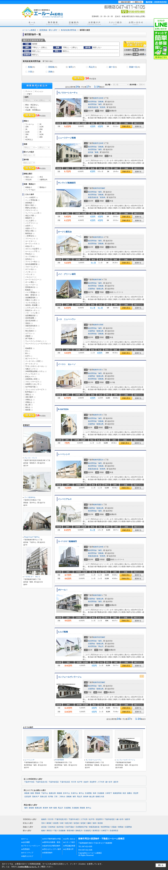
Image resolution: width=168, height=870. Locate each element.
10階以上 (30, 400)
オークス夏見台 (65, 232)
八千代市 (101, 782)
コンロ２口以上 (32, 303)
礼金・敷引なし (31, 107)
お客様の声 (69, 849)
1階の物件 (30, 397)
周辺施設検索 (70, 846)
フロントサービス (33, 382)
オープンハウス (32, 244)
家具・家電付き (32, 295)
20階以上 (30, 402)
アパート (28, 91)
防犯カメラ (30, 377)
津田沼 (49, 831)
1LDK (41, 127)
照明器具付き (31, 287)
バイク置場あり (32, 292)
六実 (31, 72)
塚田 (72, 67)
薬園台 (129, 793)
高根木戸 (35, 797)
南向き (29, 407)
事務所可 (29, 218)
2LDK (27, 132)
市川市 (73, 782)
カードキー (30, 241)
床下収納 (29, 338)
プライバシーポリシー (31, 846)
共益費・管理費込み (33, 110)
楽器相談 (29, 203)
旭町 (100, 279)
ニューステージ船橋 (67, 138)
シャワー (29, 328)
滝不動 (50, 797)
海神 (94, 793)
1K (40, 124)
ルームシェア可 (32, 251)
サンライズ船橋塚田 (67, 183)
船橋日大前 (100, 797)
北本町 (100, 98)
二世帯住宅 (30, 236)
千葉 (55, 831)
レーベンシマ (64, 454)
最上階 (29, 405)
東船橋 (26, 793)
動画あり (43, 187)
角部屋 (29, 410)
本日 (41, 177)
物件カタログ (28, 856)
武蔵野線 (91, 289)
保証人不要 (30, 216)
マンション (39, 91)
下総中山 (44, 793)
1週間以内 (43, 180)
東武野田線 (92, 102)
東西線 (120, 827)
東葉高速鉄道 (93, 107)
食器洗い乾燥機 (32, 305)
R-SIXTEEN (63, 409)
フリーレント (31, 239)
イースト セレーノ (67, 364)
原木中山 (66, 793)
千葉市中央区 (29, 782)
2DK (41, 129)
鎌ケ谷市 (108, 782)
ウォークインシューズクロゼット (37, 345)
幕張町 (49, 823)
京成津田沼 (114, 831)
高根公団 (43, 797)
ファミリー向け (32, 262)
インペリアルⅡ (65, 499)
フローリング (31, 267)
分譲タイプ (30, 228)
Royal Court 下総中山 (32, 537)
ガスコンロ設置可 (33, 249)
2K (26, 129)
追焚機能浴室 (31, 315)
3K (40, 132)
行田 (100, 370)
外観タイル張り (32, 300)
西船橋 (37, 793)
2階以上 (29, 394)
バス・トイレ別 (32, 313)
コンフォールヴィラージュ (70, 677)
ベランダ (29, 274)
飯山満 (91, 797)
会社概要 (26, 842)
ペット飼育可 (31, 197)
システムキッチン (33, 308)
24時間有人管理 (32, 379)
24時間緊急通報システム (35, 371)
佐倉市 (86, 782)
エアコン (29, 333)
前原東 (100, 823)
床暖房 (29, 336)
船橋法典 (100, 289)
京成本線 (51, 827)
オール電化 (30, 282)
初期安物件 (48, 853)
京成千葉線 (69, 827)
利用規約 (26, 849)
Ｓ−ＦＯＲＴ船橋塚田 (67, 541)
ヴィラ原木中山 (29, 497)
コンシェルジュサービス (35, 389)
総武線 (90, 152)
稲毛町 (83, 823)
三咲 (55, 797)
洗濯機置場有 (31, 298)
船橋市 (95, 98)
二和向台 (62, 797)
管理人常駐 (30, 231)
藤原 (100, 505)
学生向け (29, 254)
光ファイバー (31, 359)
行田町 (100, 325)
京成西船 (88, 793)
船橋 (31, 67)
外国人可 (29, 246)
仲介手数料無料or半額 (52, 839)
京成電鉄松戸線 (81, 827)
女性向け (29, 259)
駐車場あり (30, 392)
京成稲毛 (87, 831)
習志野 (135, 793)
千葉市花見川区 (42, 782)
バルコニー (30, 277)
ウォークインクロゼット (35, 341)
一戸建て (28, 94)
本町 (62, 823)
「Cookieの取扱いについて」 (27, 867)
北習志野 (27, 797)
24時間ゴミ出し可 (33, 384)
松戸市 (79, 782)
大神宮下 (108, 793)
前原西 (55, 823)
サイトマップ (28, 853)
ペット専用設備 (32, 200)
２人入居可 (30, 221)
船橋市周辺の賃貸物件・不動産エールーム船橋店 (101, 838)
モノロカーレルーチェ (68, 93)
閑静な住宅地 (31, 208)
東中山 (81, 793)
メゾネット (30, 272)
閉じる (160, 865)
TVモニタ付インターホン (36, 366)
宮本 (43, 823)
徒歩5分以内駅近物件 (52, 846)
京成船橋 (100, 793)
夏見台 (100, 237)
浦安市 (115, 782)
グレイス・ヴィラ (30, 458)
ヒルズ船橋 (63, 632)
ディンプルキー (32, 374)
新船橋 (52, 67)
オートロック (31, 364)
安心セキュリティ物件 (52, 849)
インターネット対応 (34, 361)
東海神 (102, 107)
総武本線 (60, 827)
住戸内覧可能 (31, 387)
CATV (28, 356)
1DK (27, 127)
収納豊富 (29, 348)
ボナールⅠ (63, 590)
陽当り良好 (30, 205)
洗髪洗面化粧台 (32, 326)
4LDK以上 (29, 140)
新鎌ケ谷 (134, 67)
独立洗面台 (30, 331)
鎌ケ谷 (113, 67)
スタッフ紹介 (70, 842)
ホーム (25, 839)
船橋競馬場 (117, 793)
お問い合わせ (70, 839)
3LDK (41, 134)
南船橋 (59, 793)
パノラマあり (30, 190)
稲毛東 (76, 823)
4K (26, 137)
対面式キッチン (32, 310)
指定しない (29, 177)
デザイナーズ (31, 210)
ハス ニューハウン (67, 319)
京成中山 (74, 793)
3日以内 (28, 180)
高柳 (51, 72)
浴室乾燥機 (30, 318)
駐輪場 (29, 290)
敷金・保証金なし (32, 105)
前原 (124, 793)
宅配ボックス (31, 369)
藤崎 (89, 823)
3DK (27, 134)
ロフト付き (30, 269)
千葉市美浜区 (65, 782)
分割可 (29, 226)
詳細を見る (126, 126)
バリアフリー (31, 223)
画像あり (28, 187)
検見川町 (68, 823)
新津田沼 (96, 831)
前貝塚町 (101, 188)
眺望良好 (29, 233)
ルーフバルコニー (33, 279)
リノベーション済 (33, 213)
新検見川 (78, 831)
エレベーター (31, 285)
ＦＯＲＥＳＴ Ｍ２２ (32, 577)
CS (27, 351)
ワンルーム (29, 124)
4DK (41, 137)
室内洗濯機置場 (32, 264)
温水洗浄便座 (31, 321)
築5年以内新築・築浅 (52, 842)
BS (27, 353)
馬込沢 (93, 67)
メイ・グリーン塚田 (67, 274)
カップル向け (31, 256)
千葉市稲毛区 (54, 782)
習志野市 (93, 782)
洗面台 (29, 323)
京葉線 (113, 827)
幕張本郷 (70, 831)
